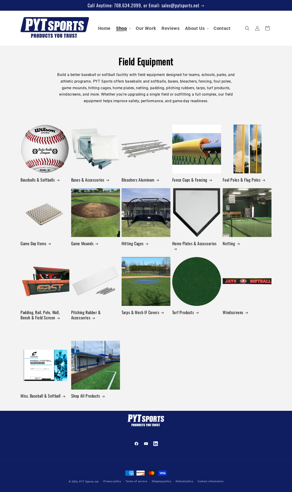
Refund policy (184, 481)
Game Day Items (33, 243)
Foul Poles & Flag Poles (242, 179)
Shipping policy (161, 481)
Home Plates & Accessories (194, 243)
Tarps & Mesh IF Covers (140, 312)
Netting (229, 243)
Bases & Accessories (87, 179)
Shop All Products (85, 395)
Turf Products (183, 312)
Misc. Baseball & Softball (41, 395)
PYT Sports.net (89, 481)
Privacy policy (112, 481)
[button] (123, 28)
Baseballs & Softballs (38, 179)
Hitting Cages (133, 243)
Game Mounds (82, 243)
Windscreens (233, 312)
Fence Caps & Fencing (189, 179)
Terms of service (136, 481)
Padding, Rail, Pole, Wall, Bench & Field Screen (40, 315)
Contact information (210, 481)
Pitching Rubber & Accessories (86, 315)
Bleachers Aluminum (138, 179)
